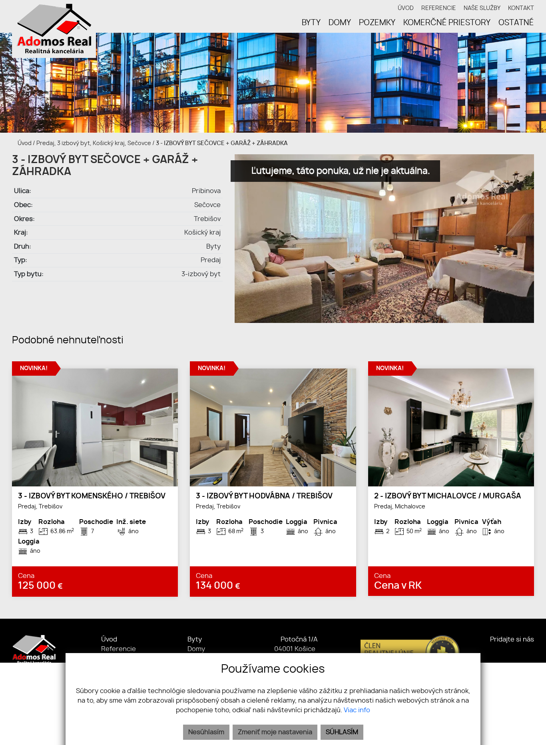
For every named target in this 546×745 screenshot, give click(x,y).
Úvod (24, 143)
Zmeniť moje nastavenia (275, 732)
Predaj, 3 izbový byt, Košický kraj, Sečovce (94, 143)
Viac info (357, 710)
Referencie (118, 649)
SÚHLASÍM (342, 732)
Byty (194, 639)
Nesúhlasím (206, 732)
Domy (196, 649)
